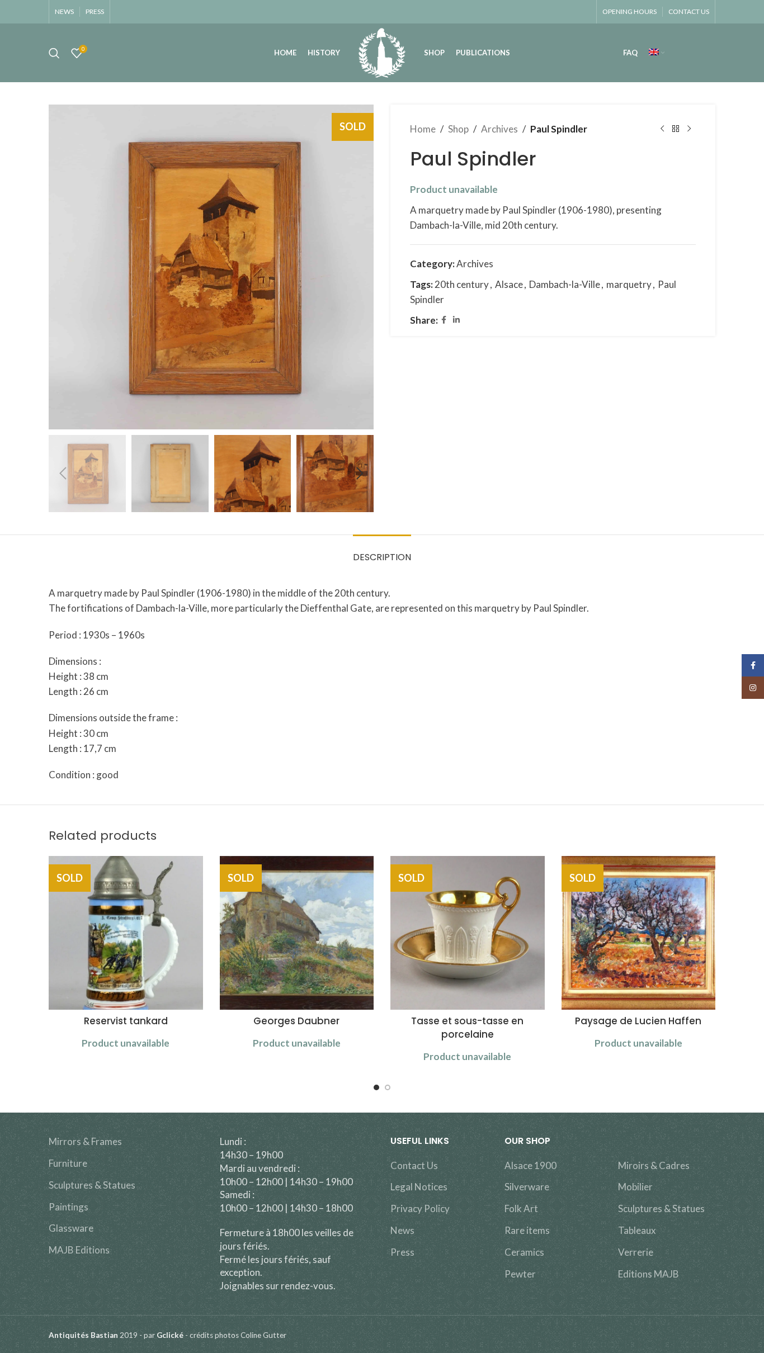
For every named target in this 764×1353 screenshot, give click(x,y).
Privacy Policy (420, 1208)
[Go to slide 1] (376, 1087)
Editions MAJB (648, 1274)
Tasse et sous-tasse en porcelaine (467, 1027)
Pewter (520, 1274)
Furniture (68, 1163)
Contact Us (414, 1165)
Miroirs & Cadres (654, 1165)
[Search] (54, 53)
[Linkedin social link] (456, 320)
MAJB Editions (79, 1250)
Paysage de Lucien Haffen (638, 1021)
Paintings (68, 1207)
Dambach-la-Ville (564, 284)
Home (423, 129)
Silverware (526, 1187)
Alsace (509, 284)
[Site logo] (382, 52)
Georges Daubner (296, 1021)
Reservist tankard (126, 1021)
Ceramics (524, 1252)
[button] (63, 474)
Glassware (71, 1228)
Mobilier (635, 1187)
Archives (499, 129)
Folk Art (521, 1208)
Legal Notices (418, 1187)
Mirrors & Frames (85, 1141)
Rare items (527, 1230)
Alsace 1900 (530, 1165)
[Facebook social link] (444, 320)
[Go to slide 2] (387, 1087)
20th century (462, 284)
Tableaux (637, 1230)
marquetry (629, 284)
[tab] (382, 551)
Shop (458, 129)
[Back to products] (675, 129)
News (402, 1230)
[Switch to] (656, 53)
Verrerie (635, 1252)
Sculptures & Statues (92, 1185)
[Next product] (689, 129)
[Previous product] (662, 129)
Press (402, 1252)
